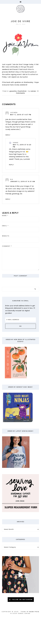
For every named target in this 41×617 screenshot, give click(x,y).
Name (5, 215)
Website (5, 236)
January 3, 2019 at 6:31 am (22, 181)
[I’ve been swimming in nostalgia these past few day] (20, 574)
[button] (20, 2)
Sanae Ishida (20, 9)
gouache (13, 91)
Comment (7, 246)
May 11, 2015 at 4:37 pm (20, 115)
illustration (22, 91)
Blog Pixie (34, 611)
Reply (8, 135)
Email (5, 226)
